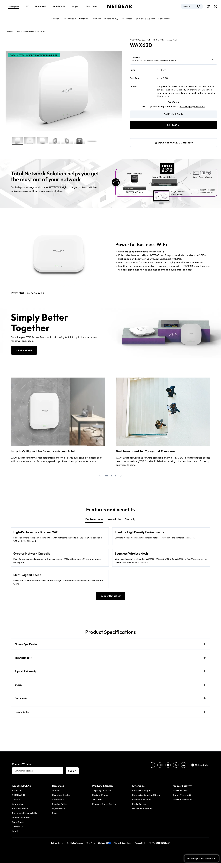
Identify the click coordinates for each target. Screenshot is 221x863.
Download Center (61, 795)
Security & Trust (180, 790)
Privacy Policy (57, 843)
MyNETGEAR (58, 808)
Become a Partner (141, 799)
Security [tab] (130, 519)
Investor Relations (21, 817)
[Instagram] (160, 765)
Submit (72, 770)
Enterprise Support (142, 790)
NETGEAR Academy (142, 808)
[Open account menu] (208, 6)
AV (27, 6)
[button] (100, 475)
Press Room (18, 822)
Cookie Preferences (75, 843)
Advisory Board (20, 808)
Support (75, 6)
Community (58, 799)
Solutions (56, 18)
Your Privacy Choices (95, 843)
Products (83, 18)
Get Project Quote (173, 114)
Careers (16, 799)
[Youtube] (168, 765)
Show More (163, 96)
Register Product (100, 795)
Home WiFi (40, 6)
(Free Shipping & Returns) (192, 106)
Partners (96, 18)
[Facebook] (152, 765)
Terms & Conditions (122, 843)
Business (10, 31)
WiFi (18, 31)
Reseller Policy (59, 804)
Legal (15, 831)
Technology (70, 18)
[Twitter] (175, 765)
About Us (16, 790)
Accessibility (140, 843)
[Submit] (199, 6)
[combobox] (192, 6)
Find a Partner (139, 804)
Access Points (28, 31)
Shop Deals (91, 6)
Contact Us (164, 18)
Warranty (97, 799)
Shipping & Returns (101, 790)
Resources (127, 18)
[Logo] (119, 6)
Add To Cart (173, 125)
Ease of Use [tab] (114, 519)
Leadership (17, 804)
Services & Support (145, 18)
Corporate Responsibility (24, 813)
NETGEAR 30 (18, 795)
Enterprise (13, 6)
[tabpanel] (110, 557)
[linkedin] (183, 765)
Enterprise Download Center (146, 795)
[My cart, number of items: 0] (215, 6)
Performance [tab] (94, 519)
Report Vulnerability (182, 795)
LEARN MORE (24, 350)
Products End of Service (104, 804)
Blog (54, 813)
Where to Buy (111, 18)
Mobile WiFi (59, 6)
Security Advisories (182, 799)
